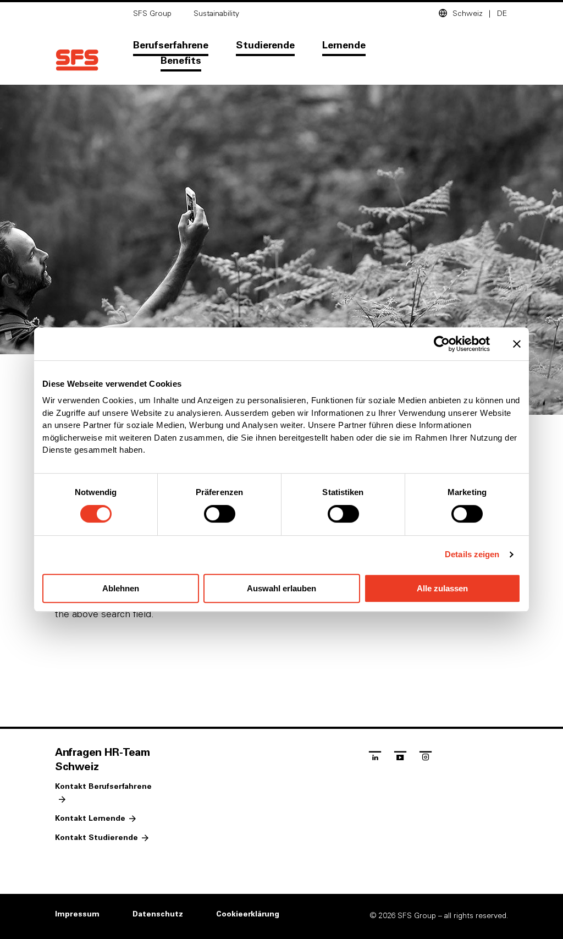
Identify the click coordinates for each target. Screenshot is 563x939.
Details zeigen (472, 554)
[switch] (219, 514)
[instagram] (425, 758)
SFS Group (152, 14)
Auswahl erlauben (281, 588)
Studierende (265, 46)
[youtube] (400, 758)
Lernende (344, 46)
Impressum (77, 914)
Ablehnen (120, 588)
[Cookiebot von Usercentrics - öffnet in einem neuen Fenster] (442, 344)
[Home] (77, 60)
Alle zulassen (442, 588)
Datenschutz (158, 914)
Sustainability (216, 14)
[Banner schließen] (517, 344)
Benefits (181, 61)
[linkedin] (375, 758)
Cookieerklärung (247, 914)
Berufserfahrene (170, 46)
